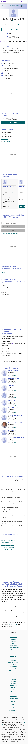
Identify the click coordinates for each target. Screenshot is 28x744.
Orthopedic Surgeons (13, 670)
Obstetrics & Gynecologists (13, 662)
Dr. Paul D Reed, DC (13, 408)
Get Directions (4, 139)
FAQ (13, 704)
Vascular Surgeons (13, 689)
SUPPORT (13, 701)
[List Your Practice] (21, 2)
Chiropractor (4, 272)
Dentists (13, 643)
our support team (13, 624)
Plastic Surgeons (13, 677)
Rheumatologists (13, 685)
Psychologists (13, 683)
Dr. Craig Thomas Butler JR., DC (16, 437)
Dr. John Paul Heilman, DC (15, 422)
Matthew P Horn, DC (23, 186)
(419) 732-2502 (6, 141)
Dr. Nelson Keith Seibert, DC (15, 415)
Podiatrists (13, 679)
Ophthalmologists (13, 666)
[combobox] (13, 223)
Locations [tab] (22, 41)
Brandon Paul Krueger (13, 370)
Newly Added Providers (13, 694)
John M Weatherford (13, 378)
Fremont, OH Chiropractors (7, 545)
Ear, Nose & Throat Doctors (13, 647)
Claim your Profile (16, 21)
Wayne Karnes (12, 400)
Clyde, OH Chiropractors (7, 542)
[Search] (18, 2)
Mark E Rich (11, 385)
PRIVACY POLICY (13, 711)
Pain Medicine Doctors (13, 672)
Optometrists (13, 668)
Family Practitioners (13, 651)
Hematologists (13, 656)
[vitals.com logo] (3, 1)
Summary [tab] (4, 41)
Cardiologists (13, 639)
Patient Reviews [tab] (13, 41)
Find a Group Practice (13, 698)
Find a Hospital (13, 696)
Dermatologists (13, 645)
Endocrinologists (13, 649)
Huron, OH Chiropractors (7, 549)
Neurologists (13, 660)
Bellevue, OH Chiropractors (7, 547)
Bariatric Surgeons (13, 637)
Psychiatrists (13, 681)
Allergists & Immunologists (13, 635)
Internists (13, 658)
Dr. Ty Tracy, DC (12, 430)
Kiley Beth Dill (11, 393)
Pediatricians (13, 675)
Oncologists (13, 664)
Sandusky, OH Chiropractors (8, 540)
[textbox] (13, 223)
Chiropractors (13, 641)
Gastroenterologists (13, 653)
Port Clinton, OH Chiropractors (8, 538)
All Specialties (13, 691)
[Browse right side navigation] (24, 2)
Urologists (13, 687)
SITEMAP (13, 707)
